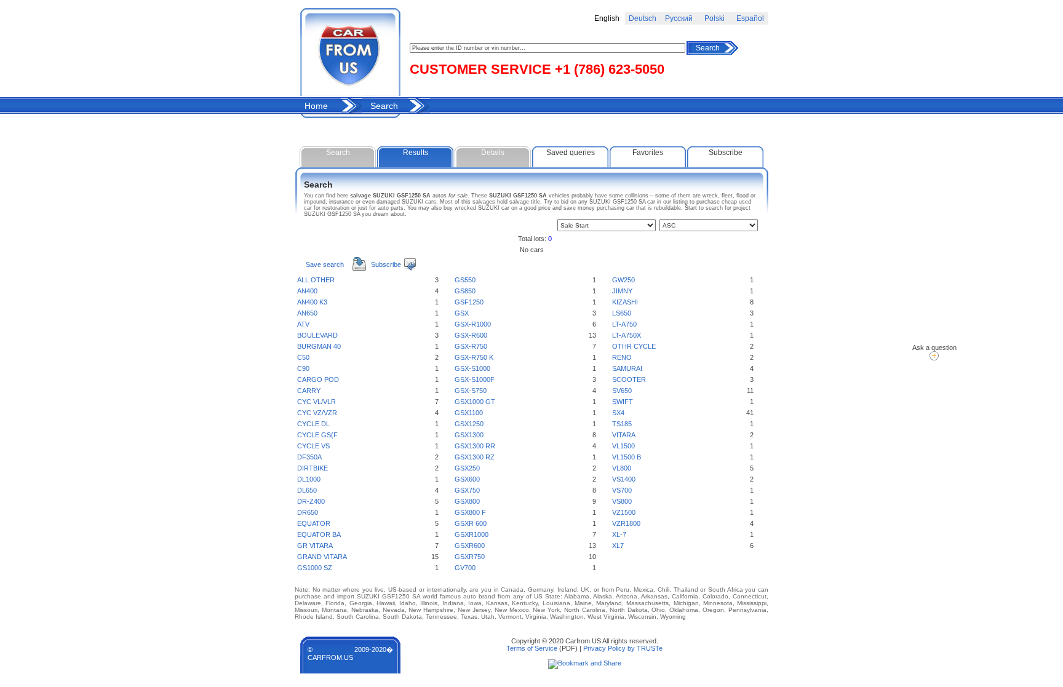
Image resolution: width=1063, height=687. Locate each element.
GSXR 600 (471, 523)
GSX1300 (469, 435)
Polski (714, 18)
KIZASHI (625, 302)
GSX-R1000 (473, 324)
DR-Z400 (311, 501)
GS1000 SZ (314, 567)
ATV (303, 324)
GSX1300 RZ (475, 457)
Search (708, 48)
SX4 (618, 412)
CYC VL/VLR (316, 401)
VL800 (621, 468)
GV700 (465, 567)
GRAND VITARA (322, 556)
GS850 (465, 291)
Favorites (647, 152)
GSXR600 (470, 545)
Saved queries (570, 152)
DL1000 (308, 479)
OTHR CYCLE (634, 346)
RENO (622, 357)
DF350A (309, 457)
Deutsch (642, 18)
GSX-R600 (471, 335)
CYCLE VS (313, 446)
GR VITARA (315, 545)
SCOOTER (629, 379)
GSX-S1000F (475, 379)
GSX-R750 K (474, 357)
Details (492, 152)
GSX (462, 313)
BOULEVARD (317, 335)
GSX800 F (470, 512)
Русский (679, 18)
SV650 (622, 390)
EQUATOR (313, 523)
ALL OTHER (316, 280)
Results (415, 152)
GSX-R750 (471, 346)
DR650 (307, 512)
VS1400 (623, 479)
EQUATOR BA (319, 534)
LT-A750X (626, 335)
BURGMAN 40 (319, 346)
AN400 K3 (312, 302)
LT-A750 (624, 324)
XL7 (618, 545)
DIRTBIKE (312, 468)
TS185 (622, 423)
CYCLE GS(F (317, 435)
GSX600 (467, 479)
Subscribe (726, 152)
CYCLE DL (313, 423)
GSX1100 (469, 412)
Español (750, 18)
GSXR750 (470, 556)
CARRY (308, 390)
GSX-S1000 (472, 368)
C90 (303, 368)
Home (316, 106)
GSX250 (467, 468)
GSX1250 (469, 423)
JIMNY (622, 291)
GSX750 (467, 490)
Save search (325, 264)
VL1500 (623, 446)
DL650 (307, 490)
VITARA (623, 435)
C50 (303, 357)
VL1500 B (626, 457)
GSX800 (467, 501)
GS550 (465, 280)
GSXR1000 (471, 534)
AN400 (307, 291)
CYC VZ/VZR (317, 412)
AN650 (307, 313)
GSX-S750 (471, 390)
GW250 (623, 280)
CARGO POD (318, 379)
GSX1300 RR (475, 446)
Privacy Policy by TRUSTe (623, 648)
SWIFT (622, 401)
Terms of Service (531, 648)
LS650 (621, 313)
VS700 (622, 490)
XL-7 (619, 534)
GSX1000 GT (475, 401)
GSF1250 (469, 302)
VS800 (622, 501)
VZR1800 (626, 523)
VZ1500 (623, 512)
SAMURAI (627, 368)
